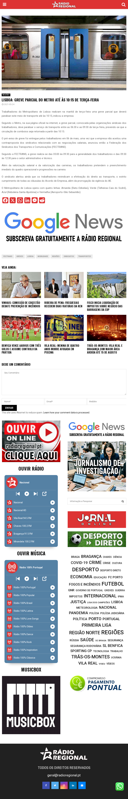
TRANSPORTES (84, 256)
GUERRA (120, 590)
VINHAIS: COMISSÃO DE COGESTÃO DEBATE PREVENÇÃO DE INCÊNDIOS (21, 304)
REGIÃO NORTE (84, 632)
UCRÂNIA (116, 657)
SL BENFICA (113, 646)
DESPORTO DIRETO (110, 570)
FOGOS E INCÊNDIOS (84, 584)
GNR (71, 590)
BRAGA (75, 556)
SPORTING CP (81, 651)
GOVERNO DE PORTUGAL (89, 590)
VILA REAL (88, 663)
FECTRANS (7, 256)
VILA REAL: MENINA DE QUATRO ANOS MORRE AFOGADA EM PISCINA (61, 349)
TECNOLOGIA (101, 651)
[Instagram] (64, 785)
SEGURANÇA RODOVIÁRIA (85, 646)
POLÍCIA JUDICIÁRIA (112, 613)
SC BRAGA (100, 640)
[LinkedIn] (73, 785)
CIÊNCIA (117, 557)
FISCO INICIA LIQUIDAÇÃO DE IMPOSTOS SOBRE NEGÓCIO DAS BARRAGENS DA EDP (104, 306)
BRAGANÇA (91, 556)
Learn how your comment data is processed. (66, 412)
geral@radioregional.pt (64, 775)
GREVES (19, 256)
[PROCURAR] (122, 501)
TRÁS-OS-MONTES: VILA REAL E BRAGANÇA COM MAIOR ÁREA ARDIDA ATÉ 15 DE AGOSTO (104, 349)
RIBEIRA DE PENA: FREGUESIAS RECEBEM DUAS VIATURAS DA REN (63, 304)
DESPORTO (85, 569)
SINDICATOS (69, 256)
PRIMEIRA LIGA (96, 625)
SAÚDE (87, 639)
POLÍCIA (94, 613)
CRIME (95, 562)
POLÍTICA (80, 619)
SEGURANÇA (115, 640)
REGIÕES (6, 95)
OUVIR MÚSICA (31, 553)
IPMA (121, 596)
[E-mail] (82, 785)
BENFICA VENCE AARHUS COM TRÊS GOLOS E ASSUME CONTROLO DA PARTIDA (21, 349)
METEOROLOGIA (87, 607)
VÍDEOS (110, 663)
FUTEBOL (113, 584)
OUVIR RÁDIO (31, 468)
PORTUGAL (111, 619)
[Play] (27, 493)
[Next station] (18, 493)
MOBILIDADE (43, 256)
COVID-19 (79, 562)
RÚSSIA (74, 640)
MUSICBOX (31, 669)
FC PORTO (115, 577)
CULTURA (117, 563)
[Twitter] (55, 785)
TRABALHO (116, 651)
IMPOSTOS (75, 596)
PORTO (94, 618)
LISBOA (30, 256)
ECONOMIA (81, 576)
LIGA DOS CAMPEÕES (98, 602)
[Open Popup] (44, 493)
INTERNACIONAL (100, 595)
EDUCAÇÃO (100, 577)
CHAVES (107, 557)
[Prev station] (35, 493)
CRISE (107, 563)
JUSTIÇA (78, 602)
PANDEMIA (78, 613)
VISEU (102, 664)
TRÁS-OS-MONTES (90, 657)
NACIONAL (108, 607)
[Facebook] (46, 785)
